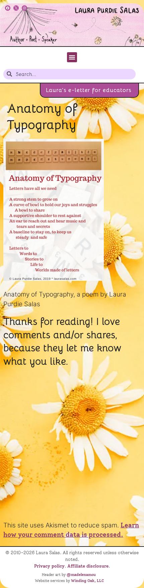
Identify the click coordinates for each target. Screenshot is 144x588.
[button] (72, 57)
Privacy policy (49, 566)
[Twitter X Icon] (16, 8)
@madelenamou (81, 574)
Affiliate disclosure (88, 566)
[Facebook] (7, 8)
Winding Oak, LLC (87, 580)
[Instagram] (24, 8)
